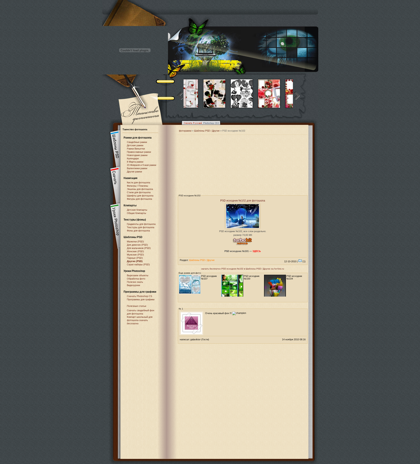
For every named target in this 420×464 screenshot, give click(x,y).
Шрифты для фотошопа (140, 195)
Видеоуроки (133, 285)
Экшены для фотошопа (140, 189)
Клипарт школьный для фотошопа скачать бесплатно (139, 320)
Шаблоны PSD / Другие (207, 130)
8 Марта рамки (135, 161)
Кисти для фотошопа (138, 182)
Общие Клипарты (136, 213)
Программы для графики (140, 299)
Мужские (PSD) (135, 254)
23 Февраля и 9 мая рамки (141, 165)
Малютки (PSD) (135, 241)
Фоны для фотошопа (138, 230)
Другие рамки (134, 171)
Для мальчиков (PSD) (139, 248)
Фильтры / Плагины (137, 185)
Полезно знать (135, 282)
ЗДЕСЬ (256, 251)
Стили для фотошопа (138, 192)
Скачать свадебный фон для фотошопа (140, 312)
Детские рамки (135, 145)
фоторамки (185, 130)
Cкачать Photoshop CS (139, 296)
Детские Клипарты (137, 210)
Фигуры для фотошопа (139, 199)
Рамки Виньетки (136, 148)
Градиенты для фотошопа (141, 224)
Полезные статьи (136, 306)
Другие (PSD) (135, 261)
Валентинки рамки (137, 168)
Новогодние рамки (137, 155)
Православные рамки (139, 152)
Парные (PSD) (135, 258)
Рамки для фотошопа (138, 137)
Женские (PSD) (135, 251)
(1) (304, 261)
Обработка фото (136, 278)
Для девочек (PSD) (137, 244)
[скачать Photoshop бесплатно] (200, 126)
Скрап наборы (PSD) (138, 264)
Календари (133, 158)
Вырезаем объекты (137, 275)
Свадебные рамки (137, 142)
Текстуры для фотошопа (140, 227)
